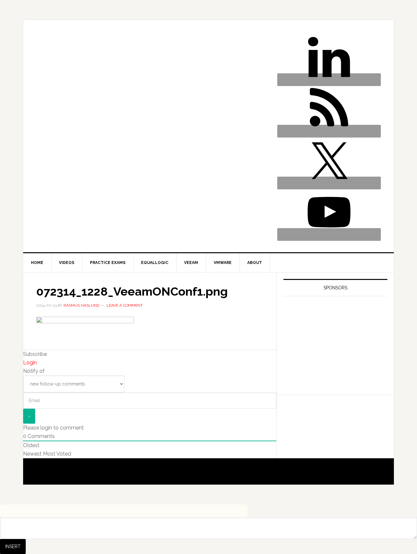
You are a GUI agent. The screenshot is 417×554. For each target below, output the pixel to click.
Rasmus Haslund (114, 51)
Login (30, 362)
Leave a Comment (125, 305)
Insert (13, 546)
